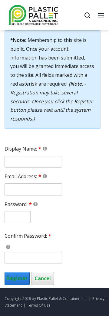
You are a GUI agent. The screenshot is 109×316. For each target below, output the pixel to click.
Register (17, 278)
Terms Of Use (39, 305)
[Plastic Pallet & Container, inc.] (34, 14)
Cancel (43, 278)
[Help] (45, 148)
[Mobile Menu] (101, 15)
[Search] (87, 15)
